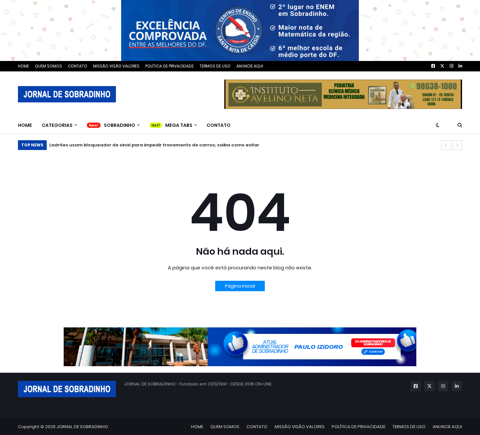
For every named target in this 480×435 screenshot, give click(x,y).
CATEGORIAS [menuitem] (57, 125)
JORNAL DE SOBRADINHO (82, 427)
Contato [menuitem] (219, 125)
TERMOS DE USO (215, 66)
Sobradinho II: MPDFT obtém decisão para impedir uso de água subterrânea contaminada (161, 145)
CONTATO (77, 66)
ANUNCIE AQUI (249, 66)
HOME (23, 66)
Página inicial (240, 286)
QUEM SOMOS (48, 66)
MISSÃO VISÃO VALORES (116, 66)
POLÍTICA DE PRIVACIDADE (169, 66)
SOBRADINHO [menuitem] (119, 125)
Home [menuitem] (25, 125)
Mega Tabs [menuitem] (178, 125)
